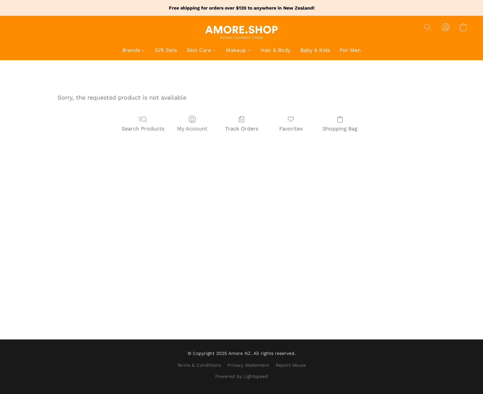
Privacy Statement (248, 365)
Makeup (237, 50)
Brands (132, 50)
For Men (350, 50)
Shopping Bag (340, 129)
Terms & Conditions (199, 365)
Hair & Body (275, 50)
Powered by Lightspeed (241, 376)
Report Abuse (291, 365)
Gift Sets (166, 50)
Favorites (291, 129)
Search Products (143, 129)
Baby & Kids (315, 50)
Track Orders (241, 129)
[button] (241, 31)
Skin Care (200, 50)
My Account (192, 129)
